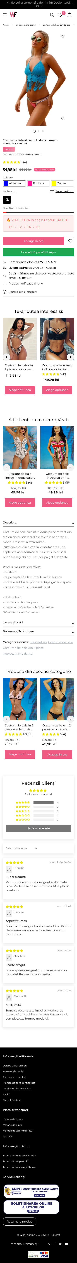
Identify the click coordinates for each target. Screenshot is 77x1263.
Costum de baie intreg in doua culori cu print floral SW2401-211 (19, 476)
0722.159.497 (47, 262)
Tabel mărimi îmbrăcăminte (19, 1155)
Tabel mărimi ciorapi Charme (20, 1167)
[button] (12, 162)
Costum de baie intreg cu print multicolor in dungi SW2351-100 (57, 476)
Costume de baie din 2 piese (23, 648)
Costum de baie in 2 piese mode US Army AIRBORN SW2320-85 (20, 727)
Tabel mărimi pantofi (15, 1161)
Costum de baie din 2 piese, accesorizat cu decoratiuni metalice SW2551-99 (19, 367)
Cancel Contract (12, 1100)
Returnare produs (19, 1221)
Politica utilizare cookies (17, 1088)
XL (7, 200)
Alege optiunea (20, 390)
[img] (14, 862)
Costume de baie (60, 642)
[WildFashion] (13, 15)
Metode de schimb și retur (18, 1130)
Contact (7, 1136)
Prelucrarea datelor (14, 1077)
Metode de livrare (13, 1119)
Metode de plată (12, 1124)
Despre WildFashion (15, 1065)
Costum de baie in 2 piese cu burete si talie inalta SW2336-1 (56, 727)
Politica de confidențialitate (19, 1082)
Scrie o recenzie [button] (38, 828)
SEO (46, 1234)
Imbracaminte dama (17, 653)
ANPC (6, 1094)
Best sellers (38, 642)
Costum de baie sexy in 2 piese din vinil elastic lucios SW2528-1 (57, 367)
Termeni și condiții (13, 1071)
